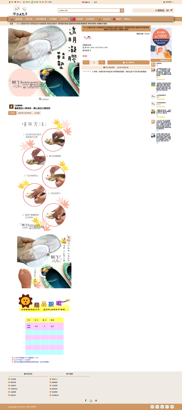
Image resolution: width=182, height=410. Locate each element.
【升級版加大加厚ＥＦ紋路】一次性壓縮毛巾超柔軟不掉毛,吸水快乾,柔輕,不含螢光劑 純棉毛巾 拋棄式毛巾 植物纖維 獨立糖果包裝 (163, 72)
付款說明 (54, 385)
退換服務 (54, 382)
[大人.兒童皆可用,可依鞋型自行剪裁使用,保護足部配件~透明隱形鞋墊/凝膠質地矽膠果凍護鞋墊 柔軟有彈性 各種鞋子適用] (43, 60)
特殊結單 (158, 63)
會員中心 (54, 379)
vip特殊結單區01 (161, 103)
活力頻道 (36, 113)
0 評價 (94, 72)
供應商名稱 (87, 45)
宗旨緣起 (13, 379)
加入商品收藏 (110, 67)
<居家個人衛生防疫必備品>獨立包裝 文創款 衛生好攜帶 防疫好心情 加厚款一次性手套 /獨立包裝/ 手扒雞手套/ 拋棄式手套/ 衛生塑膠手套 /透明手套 (163, 87)
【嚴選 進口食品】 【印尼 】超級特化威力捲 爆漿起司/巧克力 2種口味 (163, 112)
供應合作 (13, 395)
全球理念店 (14, 389)
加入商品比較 (124, 67)
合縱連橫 (13, 392)
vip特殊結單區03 (161, 95)
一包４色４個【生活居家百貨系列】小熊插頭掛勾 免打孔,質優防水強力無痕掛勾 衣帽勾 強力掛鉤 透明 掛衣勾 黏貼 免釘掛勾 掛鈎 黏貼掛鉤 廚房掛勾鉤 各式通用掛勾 (163, 125)
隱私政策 (13, 382)
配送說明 (54, 389)
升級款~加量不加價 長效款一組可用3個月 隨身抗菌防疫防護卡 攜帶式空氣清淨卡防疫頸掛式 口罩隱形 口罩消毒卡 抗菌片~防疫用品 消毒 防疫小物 (163, 137)
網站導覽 (54, 392)
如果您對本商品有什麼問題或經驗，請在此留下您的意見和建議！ (123, 72)
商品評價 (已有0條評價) (24, 113)
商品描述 (12, 113)
